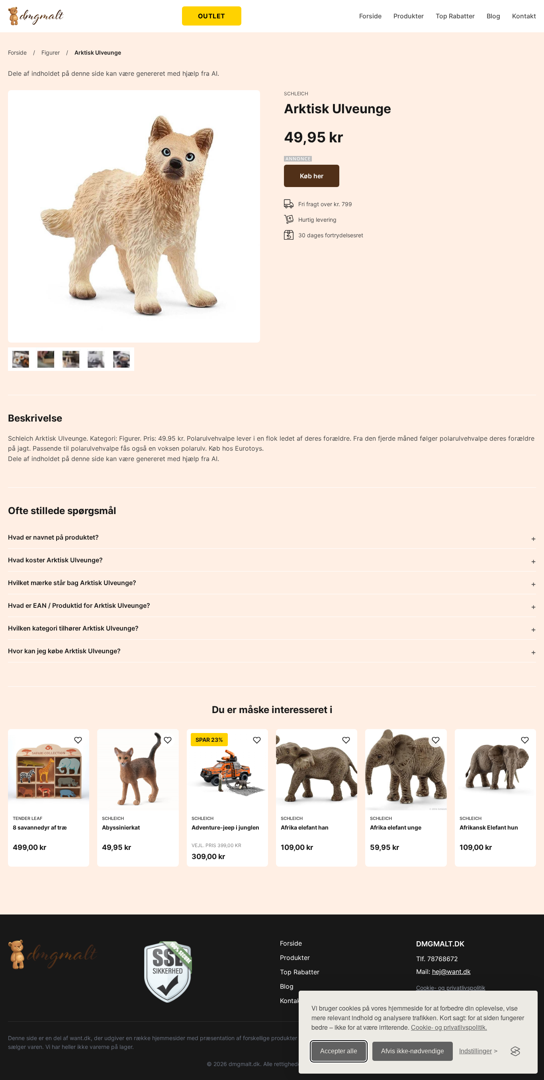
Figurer (50, 52)
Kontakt (524, 16)
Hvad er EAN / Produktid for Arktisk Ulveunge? (79, 605)
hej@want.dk (451, 972)
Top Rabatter (455, 16)
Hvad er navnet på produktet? (53, 537)
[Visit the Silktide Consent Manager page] (515, 1051)
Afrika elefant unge (395, 827)
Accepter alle (338, 1051)
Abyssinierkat (121, 827)
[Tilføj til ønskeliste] (78, 740)
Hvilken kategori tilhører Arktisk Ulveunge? (73, 628)
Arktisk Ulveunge (97, 52)
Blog (493, 16)
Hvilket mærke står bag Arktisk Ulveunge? (72, 583)
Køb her (311, 176)
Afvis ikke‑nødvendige (412, 1051)
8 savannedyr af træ (40, 827)
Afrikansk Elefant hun (489, 827)
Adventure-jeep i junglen (225, 827)
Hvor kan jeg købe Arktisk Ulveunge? (64, 651)
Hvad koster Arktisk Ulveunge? (55, 560)
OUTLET (211, 16)
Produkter (408, 16)
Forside (370, 16)
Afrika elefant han (305, 827)
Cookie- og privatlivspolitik (450, 987)
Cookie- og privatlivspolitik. (449, 1027)
